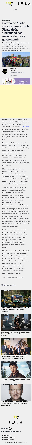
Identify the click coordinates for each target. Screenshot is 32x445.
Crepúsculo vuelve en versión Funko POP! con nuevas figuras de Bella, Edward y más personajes (15, 309)
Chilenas (26, 127)
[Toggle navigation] (16, 9)
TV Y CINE (6, 314)
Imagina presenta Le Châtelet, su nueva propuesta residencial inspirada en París (13, 357)
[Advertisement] (16, 101)
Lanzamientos (7, 290)
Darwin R (24, 442)
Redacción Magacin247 (13, 69)
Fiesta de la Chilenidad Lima (15, 277)
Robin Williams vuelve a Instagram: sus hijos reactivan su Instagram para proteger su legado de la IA (14, 403)
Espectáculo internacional (10, 361)
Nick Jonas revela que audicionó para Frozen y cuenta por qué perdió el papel (15, 380)
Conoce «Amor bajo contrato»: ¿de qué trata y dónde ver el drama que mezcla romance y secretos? (15, 333)
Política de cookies (8, 439)
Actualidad (6, 339)
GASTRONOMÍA (6, 20)
